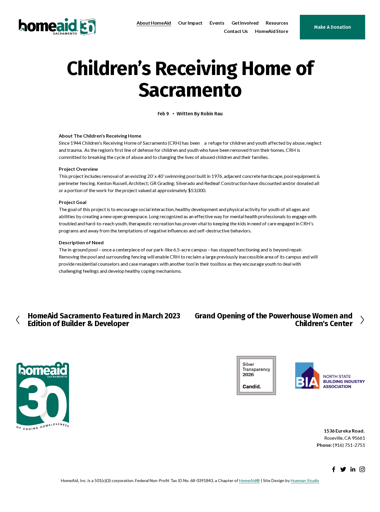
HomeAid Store (271, 31)
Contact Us (236, 31)
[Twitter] (343, 469)
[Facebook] (334, 469)
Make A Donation (332, 27)
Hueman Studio (305, 480)
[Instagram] (362, 469)
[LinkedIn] (353, 469)
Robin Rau (212, 114)
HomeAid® (249, 480)
